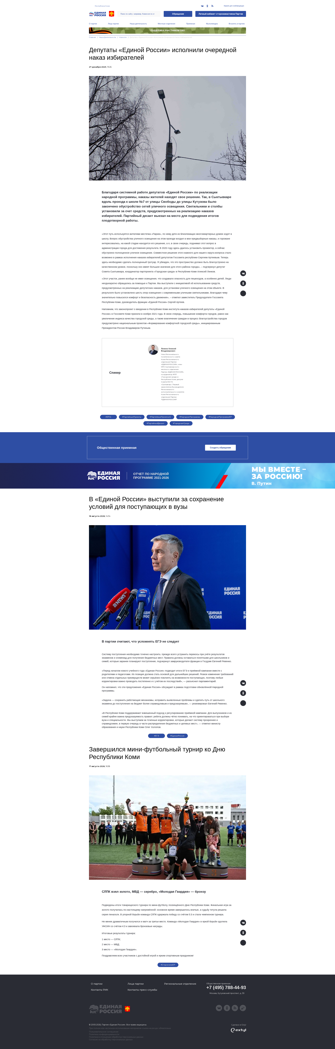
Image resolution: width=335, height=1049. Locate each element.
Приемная (190, 24)
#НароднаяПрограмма (190, 417)
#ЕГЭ (156, 736)
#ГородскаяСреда (181, 423)
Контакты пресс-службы (142, 989)
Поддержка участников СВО (167, 30)
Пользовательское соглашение (103, 1032)
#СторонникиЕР (168, 965)
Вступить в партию (237, 24)
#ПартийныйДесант (155, 423)
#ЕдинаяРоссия (177, 736)
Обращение (178, 14)
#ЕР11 (108, 417)
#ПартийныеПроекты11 (160, 417)
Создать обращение (220, 447)
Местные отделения (166, 24)
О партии (93, 24)
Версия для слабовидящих (234, 6)
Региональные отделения (180, 983)
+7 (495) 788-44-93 (226, 987)
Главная (92, 37)
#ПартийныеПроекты (131, 417)
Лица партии (113, 24)
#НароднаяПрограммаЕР (220, 417)
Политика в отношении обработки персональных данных (116, 1037)
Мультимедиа (212, 24)
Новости (123, 37)
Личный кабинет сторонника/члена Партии (221, 14)
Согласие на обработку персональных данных (111, 1040)
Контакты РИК (99, 989)
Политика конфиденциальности (104, 1034)
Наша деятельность (138, 24)
